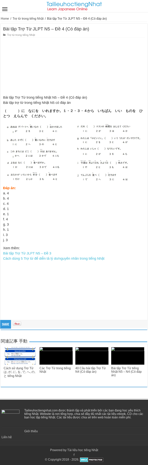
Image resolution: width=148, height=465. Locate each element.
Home (5, 18)
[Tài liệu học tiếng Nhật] (74, 5)
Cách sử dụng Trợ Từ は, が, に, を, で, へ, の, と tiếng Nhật (19, 372)
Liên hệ (7, 437)
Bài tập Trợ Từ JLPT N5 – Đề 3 (27, 253)
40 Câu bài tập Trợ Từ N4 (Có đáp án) (90, 370)
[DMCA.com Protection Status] (91, 459)
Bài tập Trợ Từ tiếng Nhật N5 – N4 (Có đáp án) (126, 372)
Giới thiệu (31, 431)
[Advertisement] (74, 66)
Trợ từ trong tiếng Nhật (28, 18)
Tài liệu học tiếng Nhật (82, 450)
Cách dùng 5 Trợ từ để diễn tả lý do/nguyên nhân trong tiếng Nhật (53, 258)
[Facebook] (74, 454)
